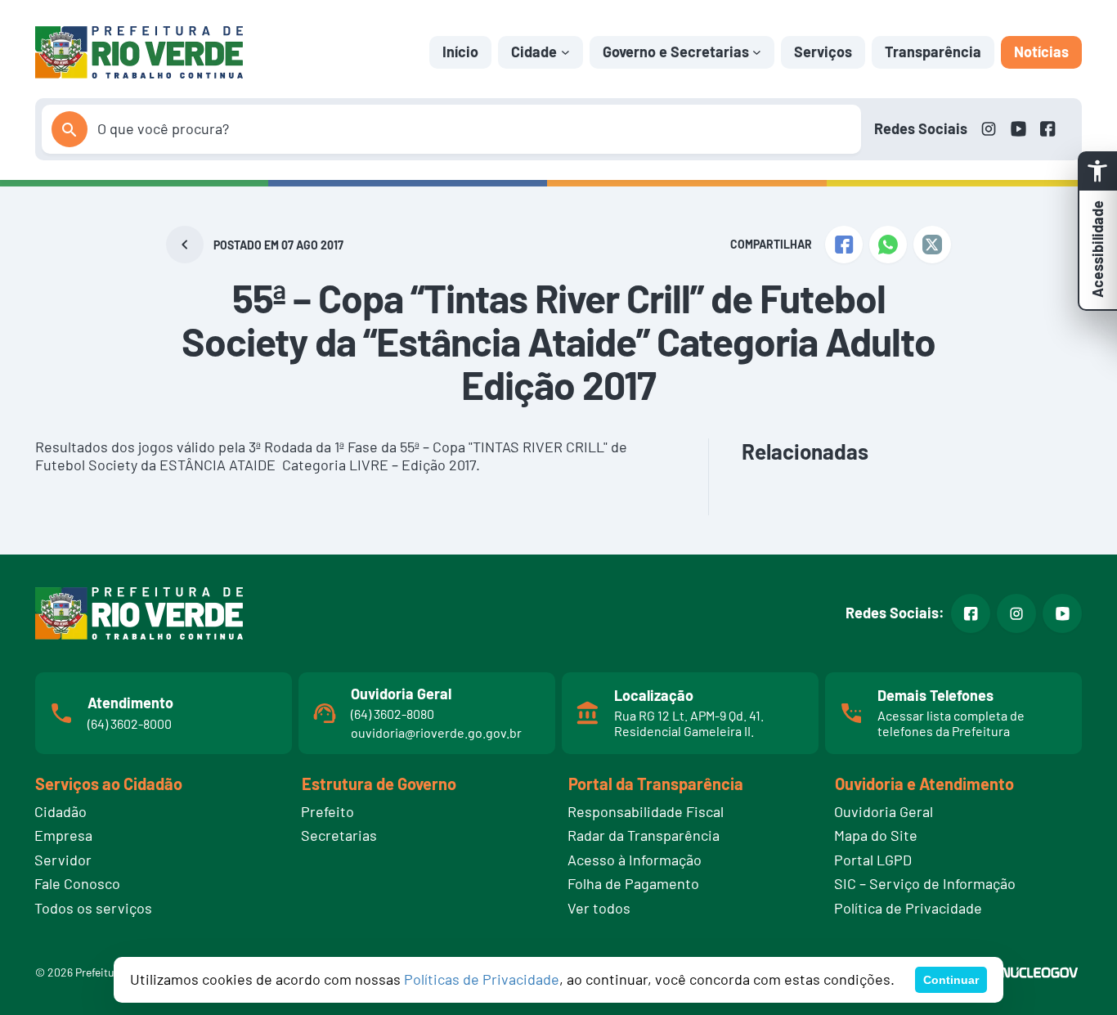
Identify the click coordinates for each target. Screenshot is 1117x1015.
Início (460, 52)
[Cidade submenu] (565, 51)
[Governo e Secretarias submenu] (756, 51)
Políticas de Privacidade (481, 979)
